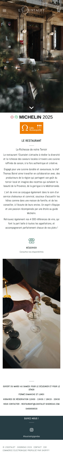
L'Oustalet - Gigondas (16, 447)
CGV (45, 447)
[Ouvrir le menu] (8, 10)
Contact (38, 447)
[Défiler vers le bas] (32, 107)
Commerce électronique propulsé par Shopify (26, 450)
